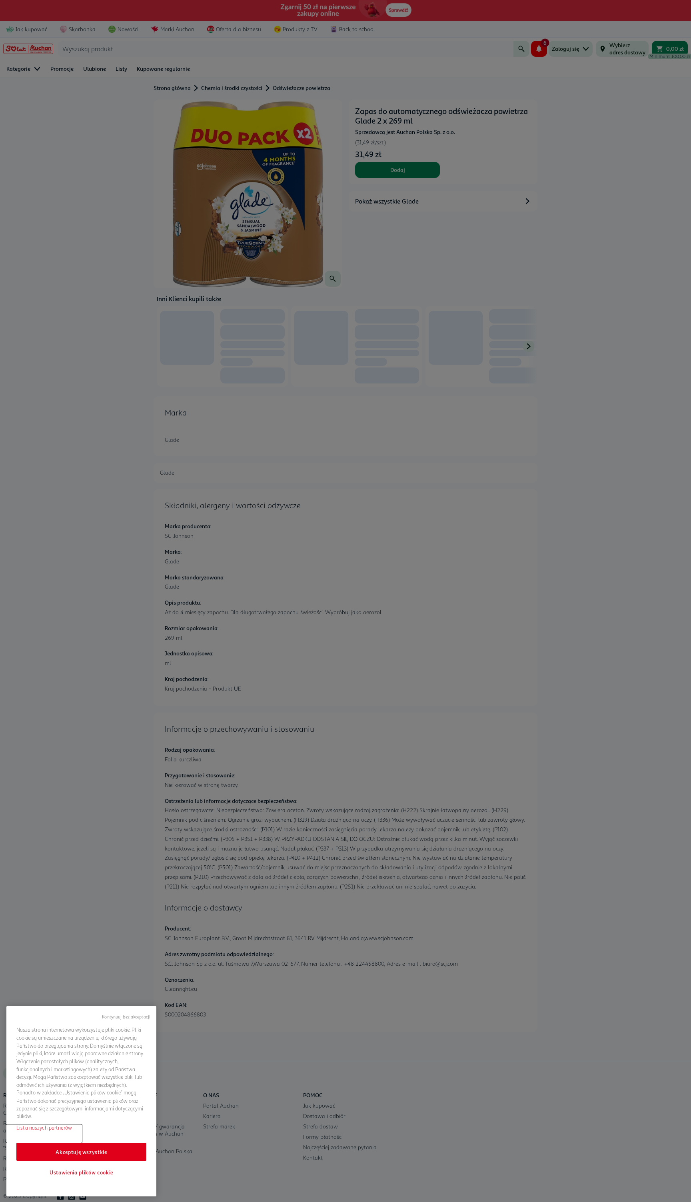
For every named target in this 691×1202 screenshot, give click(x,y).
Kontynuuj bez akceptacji (126, 1016)
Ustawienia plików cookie (81, 1172)
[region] (81, 1101)
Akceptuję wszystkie (81, 1151)
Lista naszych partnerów (44, 1127)
